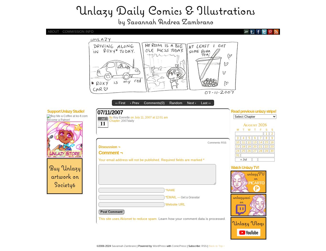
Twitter (264, 32)
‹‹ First (120, 103)
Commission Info (78, 31)
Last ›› (206, 103)
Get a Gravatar (190, 197)
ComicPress (179, 246)
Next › (191, 103)
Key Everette (121, 117)
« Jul (243, 159)
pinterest (270, 32)
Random (175, 103)
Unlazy (163, 15)
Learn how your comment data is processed (191, 219)
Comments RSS (217, 142)
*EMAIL (182, 197)
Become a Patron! (58, 120)
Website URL (175, 204)
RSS (276, 32)
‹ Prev (134, 103)
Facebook (258, 32)
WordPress (159, 246)
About (53, 31)
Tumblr (252, 32)
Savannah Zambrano (124, 246)
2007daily (127, 121)
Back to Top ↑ (217, 246)
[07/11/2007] (163, 96)
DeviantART (246, 32)
